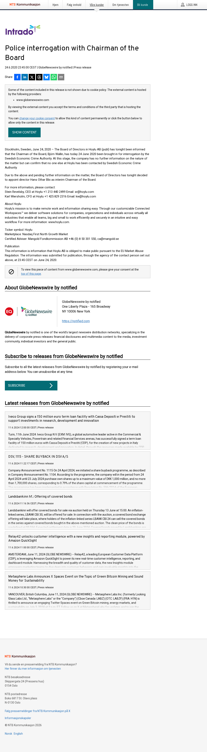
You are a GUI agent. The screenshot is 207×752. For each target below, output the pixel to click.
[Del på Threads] (39, 77)
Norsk (8, 733)
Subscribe (16, 385)
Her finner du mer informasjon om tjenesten (33, 668)
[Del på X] (32, 77)
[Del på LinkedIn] (24, 77)
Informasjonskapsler (18, 718)
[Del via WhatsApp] (54, 77)
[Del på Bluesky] (46, 77)
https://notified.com (76, 321)
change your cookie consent (37, 118)
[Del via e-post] (61, 77)
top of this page (31, 273)
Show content (24, 132)
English (18, 733)
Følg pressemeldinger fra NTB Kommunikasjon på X (37, 711)
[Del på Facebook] (17, 77)
